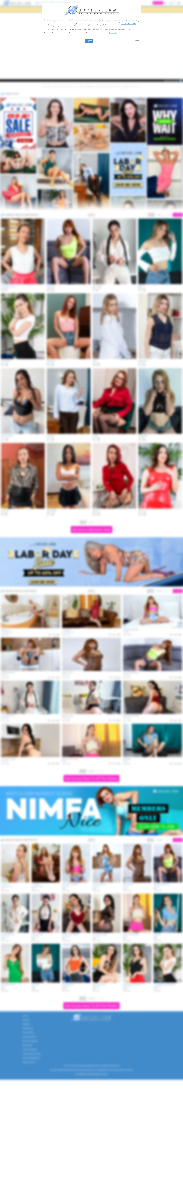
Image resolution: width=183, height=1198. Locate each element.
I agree (89, 41)
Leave (137, 41)
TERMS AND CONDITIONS (128, 24)
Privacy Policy (113, 33)
